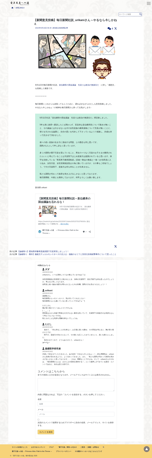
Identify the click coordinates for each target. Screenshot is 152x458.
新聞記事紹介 (20, 8)
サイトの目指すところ (19, 447)
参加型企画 (56, 28)
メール (40, 409)
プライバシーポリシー (63, 451)
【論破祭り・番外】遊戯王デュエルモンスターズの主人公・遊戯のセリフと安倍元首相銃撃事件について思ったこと (67, 254)
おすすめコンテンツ (38, 447)
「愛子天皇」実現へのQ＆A (67, 447)
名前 (39, 399)
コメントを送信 (45, 432)
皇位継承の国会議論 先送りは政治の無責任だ (79, 85)
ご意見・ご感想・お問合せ (89, 447)
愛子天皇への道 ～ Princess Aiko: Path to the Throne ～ (32, 451)
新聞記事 (64, 28)
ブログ (51, 447)
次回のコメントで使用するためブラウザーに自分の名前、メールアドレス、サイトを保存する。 (76, 424)
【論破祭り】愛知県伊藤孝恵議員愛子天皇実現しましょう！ (43, 251)
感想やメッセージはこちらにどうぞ (89, 451)
